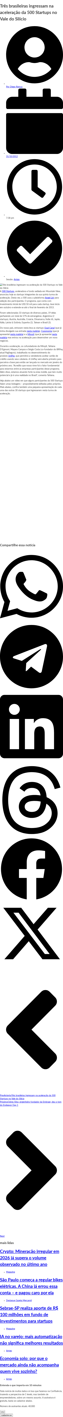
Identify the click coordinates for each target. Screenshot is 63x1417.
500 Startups (8, 291)
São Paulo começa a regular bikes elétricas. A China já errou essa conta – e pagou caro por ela (31, 1286)
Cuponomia (46, 331)
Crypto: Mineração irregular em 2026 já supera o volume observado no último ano (29, 1258)
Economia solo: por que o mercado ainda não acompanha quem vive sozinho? (29, 1365)
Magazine (10, 1272)
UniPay (11, 356)
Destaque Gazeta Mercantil (19, 1301)
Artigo (17, 280)
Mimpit (31, 334)
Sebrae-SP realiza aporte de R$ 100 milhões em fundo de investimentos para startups (29, 1314)
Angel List (49, 298)
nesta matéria (33, 331)
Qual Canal (49, 328)
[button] (31, 587)
